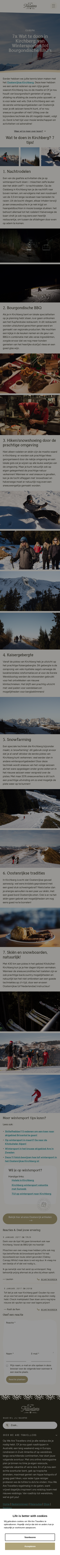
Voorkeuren (30, 1537)
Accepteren (30, 1546)
